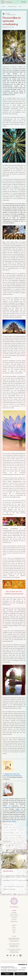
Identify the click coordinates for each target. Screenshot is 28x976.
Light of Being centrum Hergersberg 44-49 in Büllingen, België (14, 945)
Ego (22, 832)
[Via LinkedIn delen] (9, 845)
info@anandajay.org (14, 941)
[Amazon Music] (17, 955)
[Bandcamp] (14, 955)
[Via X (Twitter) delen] (6, 845)
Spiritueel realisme (8, 871)
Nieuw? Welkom (14, 914)
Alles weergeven (22, 852)
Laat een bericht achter (14, 938)
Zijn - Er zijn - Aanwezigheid (9, 829)
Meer (20, 6)
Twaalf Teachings (14, 916)
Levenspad (14, 917)
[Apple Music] (20, 955)
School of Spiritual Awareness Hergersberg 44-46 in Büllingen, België (14, 951)
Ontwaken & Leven (12, 6)
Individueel (14, 919)
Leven (17, 832)
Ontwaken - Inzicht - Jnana (9, 827)
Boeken (14, 927)
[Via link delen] (12, 845)
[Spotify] (11, 955)
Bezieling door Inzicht (8, 824)
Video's (14, 930)
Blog (14, 932)
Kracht (4, 835)
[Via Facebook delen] (3, 845)
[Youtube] (7, 955)
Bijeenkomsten (14, 921)
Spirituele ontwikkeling (8, 832)
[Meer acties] (24, 14)
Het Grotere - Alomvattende (15, 835)
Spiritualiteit (21, 829)
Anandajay (8, 2)
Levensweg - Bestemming (9, 838)
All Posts (3, 6)
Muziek (14, 929)
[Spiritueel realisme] (14, 862)
